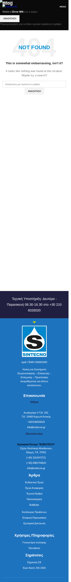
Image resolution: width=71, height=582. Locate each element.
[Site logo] (9, 6)
